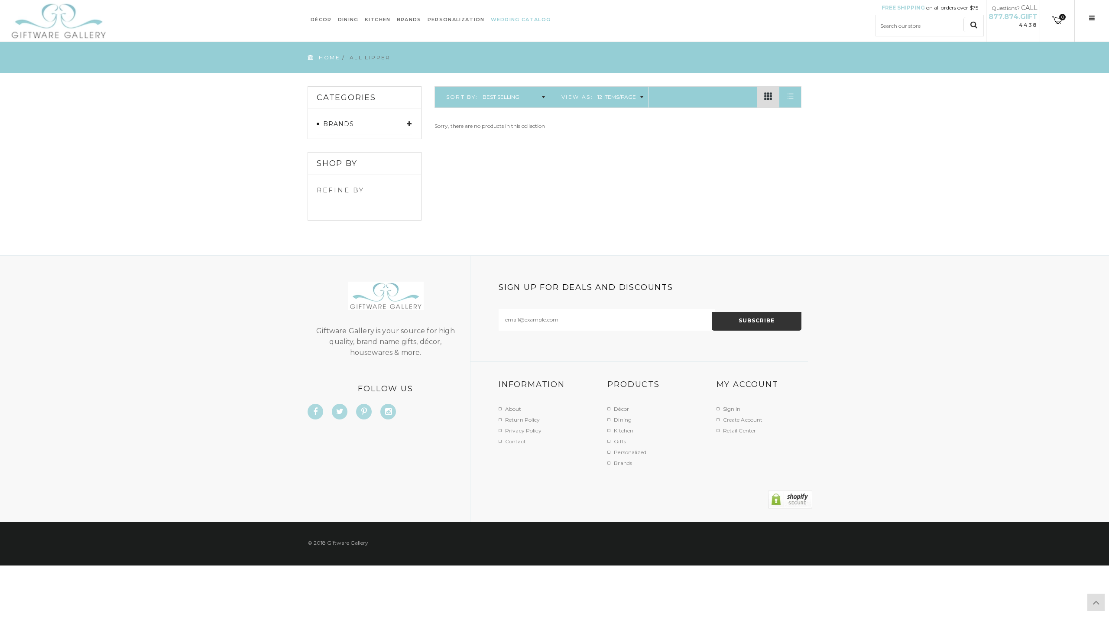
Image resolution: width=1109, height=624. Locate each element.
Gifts (620, 441)
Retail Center (739, 430)
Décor (621, 409)
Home (329, 57)
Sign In (732, 409)
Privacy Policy (523, 430)
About (513, 409)
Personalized (630, 452)
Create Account (743, 419)
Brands (623, 463)
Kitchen (623, 430)
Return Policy (522, 419)
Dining (623, 419)
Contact (515, 441)
